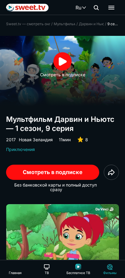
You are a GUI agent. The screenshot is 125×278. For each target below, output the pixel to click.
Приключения (20, 149)
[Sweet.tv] (27, 8)
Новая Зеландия (36, 139)
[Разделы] (111, 7)
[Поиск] (96, 7)
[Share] (111, 172)
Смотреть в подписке (53, 172)
